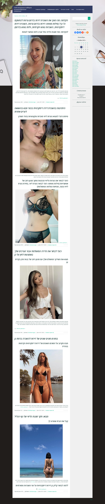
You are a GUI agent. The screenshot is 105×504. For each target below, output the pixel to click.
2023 (20, 16)
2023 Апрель (75, 82)
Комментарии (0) (50, 102)
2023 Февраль (75, 79)
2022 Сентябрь (75, 75)
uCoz (91, 499)
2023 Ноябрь (75, 84)
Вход (85, 25)
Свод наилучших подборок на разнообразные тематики (23, 9)
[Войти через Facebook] (80, 32)
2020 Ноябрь (75, 65)
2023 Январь (75, 77)
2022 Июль (74, 73)
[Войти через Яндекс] (83, 32)
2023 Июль (74, 83)
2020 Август (74, 61)
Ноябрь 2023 (81, 40)
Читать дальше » (64, 98)
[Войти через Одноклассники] (87, 32)
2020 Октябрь (75, 64)
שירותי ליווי (33, 482)
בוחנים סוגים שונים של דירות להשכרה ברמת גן (36, 338)
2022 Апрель (75, 71)
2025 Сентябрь (75, 86)
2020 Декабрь (75, 66)
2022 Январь (75, 68)
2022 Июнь (74, 72)
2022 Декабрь (75, 76)
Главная (16, 16)
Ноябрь (23, 16)
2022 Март (74, 69)
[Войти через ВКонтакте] (78, 32)
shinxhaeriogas (32, 102)
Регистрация (80, 25)
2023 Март (74, 80)
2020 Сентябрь (75, 62)
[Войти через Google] (85, 32)
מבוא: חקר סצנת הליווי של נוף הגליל (31, 416)
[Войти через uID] (75, 32)
